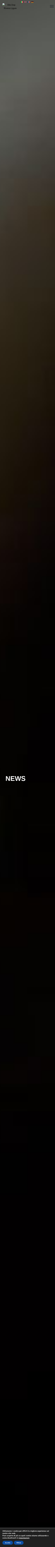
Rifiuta (18, 1543)
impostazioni (24, 1538)
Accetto (7, 1543)
